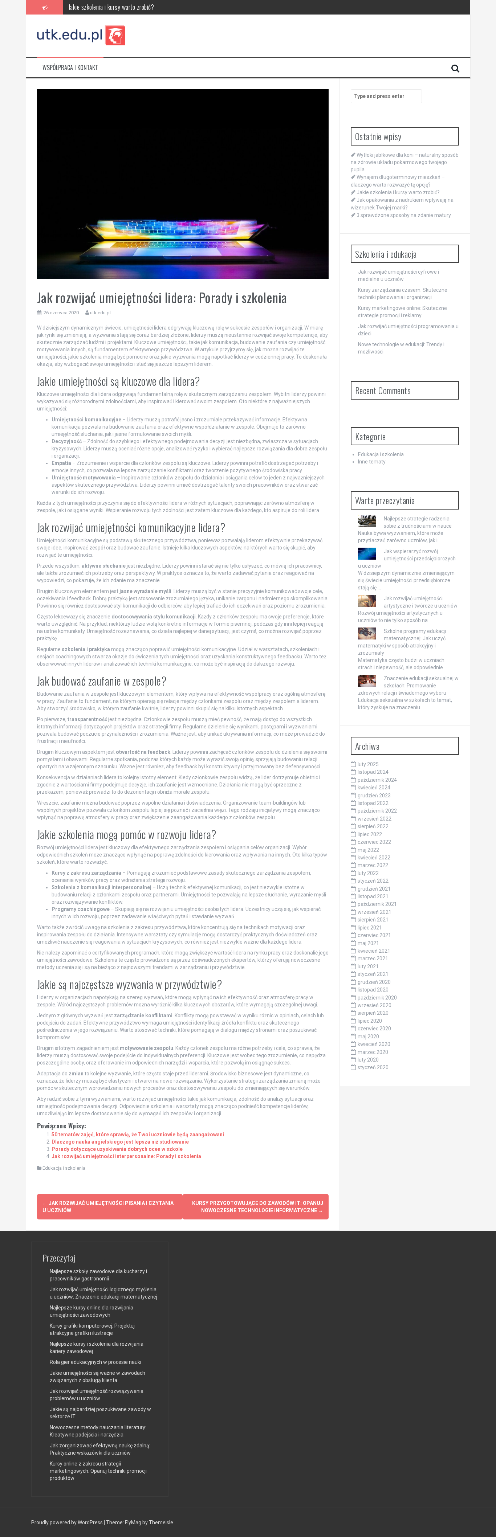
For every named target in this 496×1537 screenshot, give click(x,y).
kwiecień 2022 (374, 858)
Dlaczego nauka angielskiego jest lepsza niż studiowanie (120, 1142)
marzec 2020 (373, 1052)
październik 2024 (377, 780)
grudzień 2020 (374, 982)
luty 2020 (368, 1060)
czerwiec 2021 (374, 935)
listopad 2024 (373, 772)
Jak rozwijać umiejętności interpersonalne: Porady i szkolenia (126, 1156)
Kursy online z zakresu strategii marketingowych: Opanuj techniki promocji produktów (98, 1471)
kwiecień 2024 (374, 787)
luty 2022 (368, 873)
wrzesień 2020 (374, 1005)
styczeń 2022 (373, 881)
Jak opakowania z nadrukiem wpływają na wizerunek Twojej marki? (146, 7)
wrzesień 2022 (374, 819)
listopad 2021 (373, 896)
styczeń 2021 (373, 974)
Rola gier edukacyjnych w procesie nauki (95, 1362)
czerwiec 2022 (374, 842)
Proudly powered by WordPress (67, 1522)
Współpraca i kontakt (70, 68)
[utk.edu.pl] (81, 35)
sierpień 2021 (373, 920)
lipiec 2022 (370, 834)
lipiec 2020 (370, 1021)
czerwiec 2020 (374, 1028)
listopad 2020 (373, 990)
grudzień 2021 (374, 889)
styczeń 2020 (373, 1067)
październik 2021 (377, 904)
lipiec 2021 (370, 928)
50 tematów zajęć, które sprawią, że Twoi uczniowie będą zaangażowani (138, 1134)
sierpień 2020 (373, 1013)
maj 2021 (368, 943)
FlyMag (133, 1522)
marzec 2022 (373, 865)
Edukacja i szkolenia (63, 1168)
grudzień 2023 (374, 795)
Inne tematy (372, 462)
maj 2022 (368, 850)
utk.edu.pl (100, 312)
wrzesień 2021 (374, 912)
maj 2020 (368, 1036)
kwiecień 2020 (374, 1044)
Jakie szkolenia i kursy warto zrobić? (398, 192)
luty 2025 (368, 764)
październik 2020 (377, 998)
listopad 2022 (373, 803)
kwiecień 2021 (374, 951)
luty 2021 (368, 966)
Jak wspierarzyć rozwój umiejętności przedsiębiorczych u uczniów (407, 558)
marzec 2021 (373, 958)
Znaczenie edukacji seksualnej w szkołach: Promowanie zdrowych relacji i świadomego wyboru (408, 685)
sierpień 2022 (373, 826)
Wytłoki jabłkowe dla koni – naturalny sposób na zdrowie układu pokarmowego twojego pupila (405, 162)
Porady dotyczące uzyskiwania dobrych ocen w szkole (117, 1149)
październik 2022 (377, 811)
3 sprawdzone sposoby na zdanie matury (404, 215)
